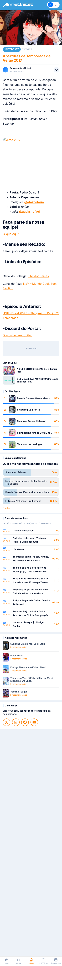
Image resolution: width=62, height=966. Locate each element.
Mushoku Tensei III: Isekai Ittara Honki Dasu (31, 421)
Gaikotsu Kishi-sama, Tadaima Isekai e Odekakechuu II (29, 540)
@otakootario (34, 202)
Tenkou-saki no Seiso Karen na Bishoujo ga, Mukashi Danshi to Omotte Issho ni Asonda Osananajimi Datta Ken (29, 569)
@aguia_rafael (29, 211)
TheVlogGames (38, 276)
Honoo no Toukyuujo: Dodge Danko (28, 624)
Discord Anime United (17, 335)
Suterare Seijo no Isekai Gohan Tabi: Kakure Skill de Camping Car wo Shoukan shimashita (31, 613)
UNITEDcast (11, 49)
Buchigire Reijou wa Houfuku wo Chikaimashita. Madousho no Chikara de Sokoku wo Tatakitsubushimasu (30, 591)
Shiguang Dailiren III (28, 409)
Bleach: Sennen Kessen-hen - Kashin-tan (33, 398)
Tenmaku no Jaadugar (29, 444)
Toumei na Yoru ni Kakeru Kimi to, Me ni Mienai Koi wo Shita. (31, 558)
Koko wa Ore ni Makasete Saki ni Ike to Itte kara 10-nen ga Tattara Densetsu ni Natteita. (31, 580)
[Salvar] (56, 69)
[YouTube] (34, 722)
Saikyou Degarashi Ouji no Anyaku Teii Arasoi (31, 602)
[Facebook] (25, 722)
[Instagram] (16, 722)
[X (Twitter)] (6, 722)
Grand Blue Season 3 (24, 530)
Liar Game (18, 549)
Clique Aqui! (11, 234)
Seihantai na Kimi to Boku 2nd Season (33, 432)
